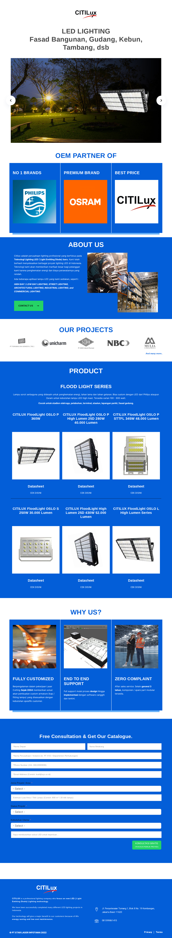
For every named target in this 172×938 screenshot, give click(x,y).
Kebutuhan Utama (20, 820)
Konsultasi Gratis (146, 845)
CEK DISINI (35, 493)
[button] (11, 100)
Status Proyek (18, 806)
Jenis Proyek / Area (21, 783)
